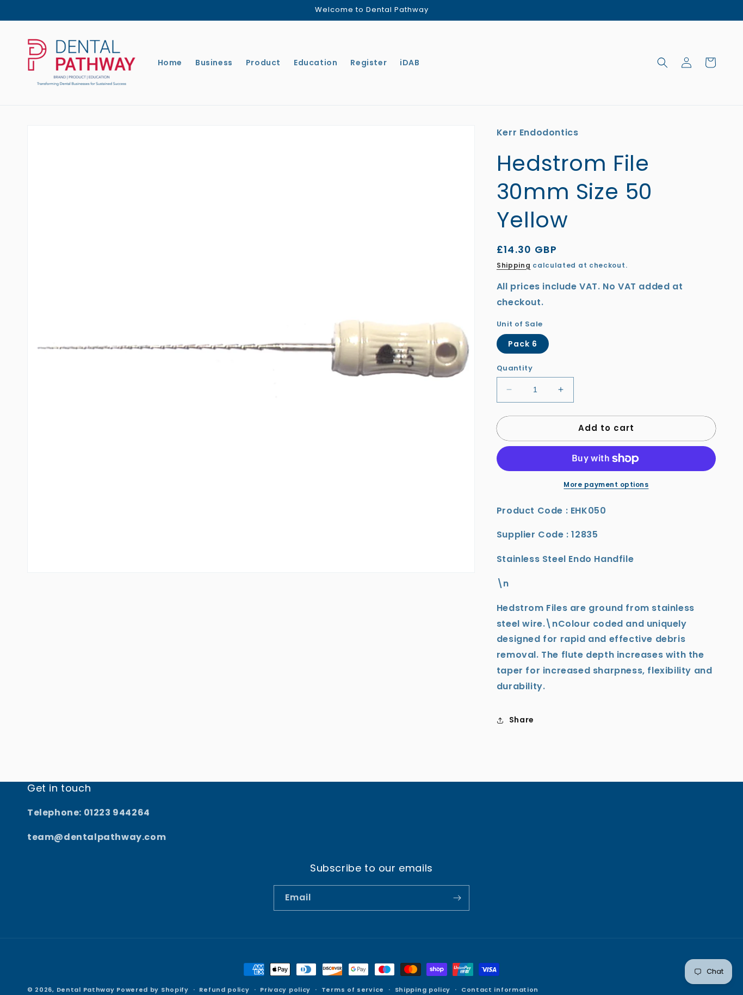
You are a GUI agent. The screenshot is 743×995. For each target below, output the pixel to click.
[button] (662, 63)
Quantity (515, 368)
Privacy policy (285, 989)
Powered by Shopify (152, 989)
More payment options (606, 484)
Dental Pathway (86, 989)
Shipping (514, 265)
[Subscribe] (457, 898)
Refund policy (224, 989)
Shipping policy (423, 989)
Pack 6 (522, 343)
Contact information (499, 989)
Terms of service (352, 989)
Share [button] (521, 719)
